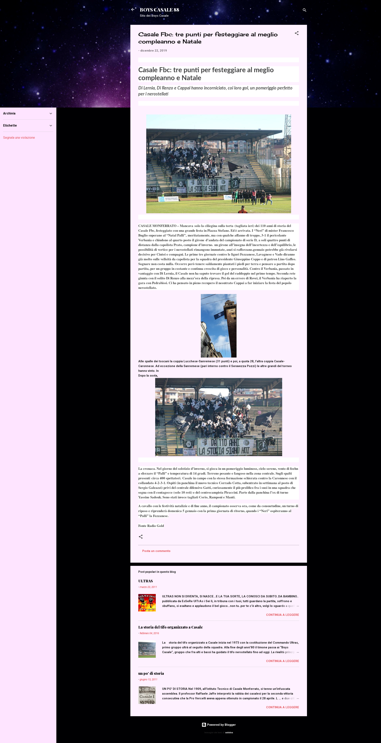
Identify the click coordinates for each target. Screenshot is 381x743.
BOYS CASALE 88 (159, 9)
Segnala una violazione (19, 137)
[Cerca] (304, 11)
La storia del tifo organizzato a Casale (170, 627)
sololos (229, 732)
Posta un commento (156, 551)
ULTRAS (145, 581)
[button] (296, 34)
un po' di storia (151, 673)
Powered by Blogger (221, 725)
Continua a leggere (282, 615)
